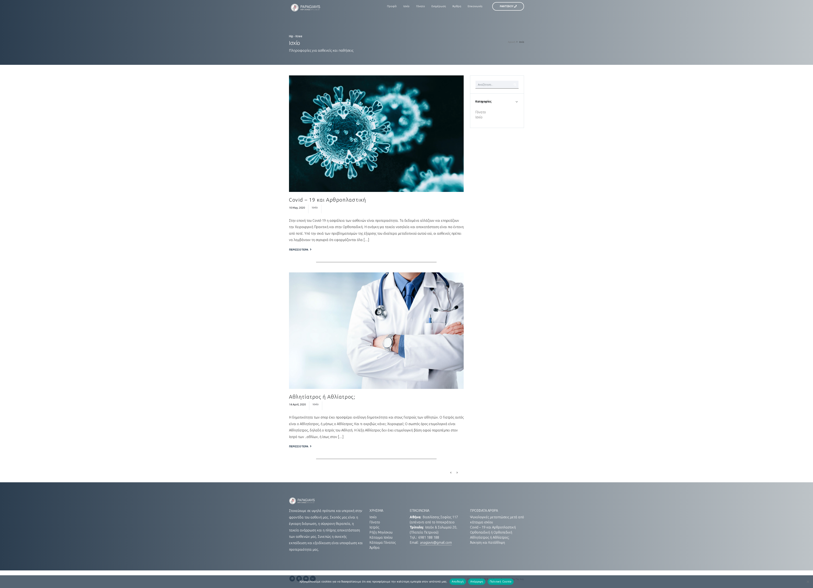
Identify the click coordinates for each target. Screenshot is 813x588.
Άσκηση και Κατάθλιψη (487, 542)
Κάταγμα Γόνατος (382, 542)
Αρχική (511, 42)
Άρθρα (456, 6)
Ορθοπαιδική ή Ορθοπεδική (491, 532)
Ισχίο (406, 6)
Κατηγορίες (483, 101)
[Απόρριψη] (808, 582)
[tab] (497, 102)
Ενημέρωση (438, 6)
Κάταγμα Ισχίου (381, 537)
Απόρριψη (476, 581)
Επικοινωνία (475, 6)
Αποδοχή (458, 581)
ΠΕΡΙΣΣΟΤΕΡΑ (299, 249)
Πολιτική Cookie (501, 581)
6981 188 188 (428, 537)
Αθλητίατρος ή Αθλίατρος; (322, 397)
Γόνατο (420, 6)
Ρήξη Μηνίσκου (381, 532)
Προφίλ (392, 6)
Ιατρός (374, 527)
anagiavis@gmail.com (436, 542)
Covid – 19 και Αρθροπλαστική (327, 200)
